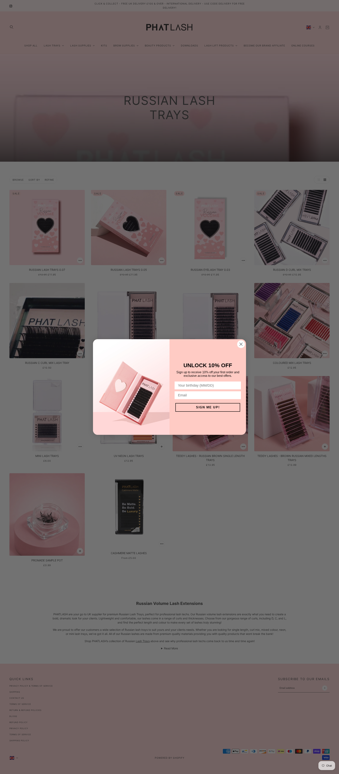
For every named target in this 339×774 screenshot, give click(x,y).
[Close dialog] (241, 344)
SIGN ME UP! (208, 407)
